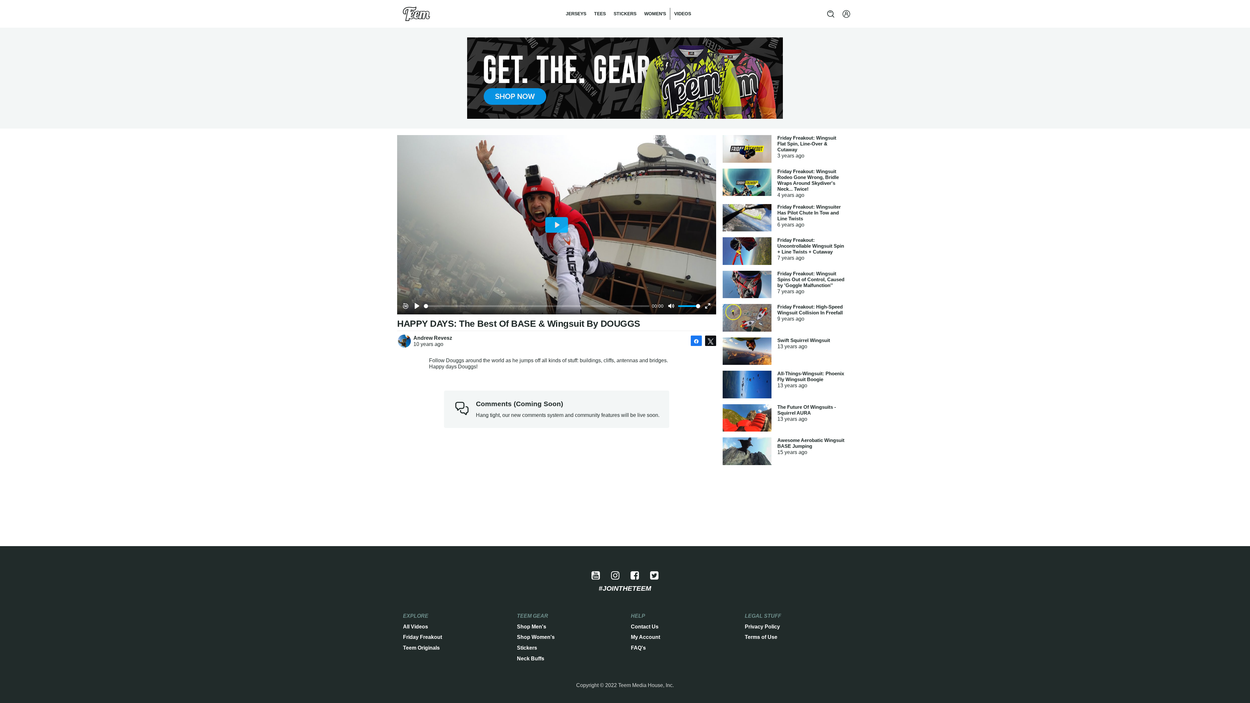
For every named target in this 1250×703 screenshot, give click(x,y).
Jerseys (576, 13)
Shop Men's (531, 626)
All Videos (415, 626)
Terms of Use (761, 637)
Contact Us (645, 626)
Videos (682, 13)
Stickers (625, 13)
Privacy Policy (762, 626)
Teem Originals (421, 648)
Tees (600, 13)
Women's (655, 13)
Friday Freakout (422, 637)
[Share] (696, 341)
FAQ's (638, 648)
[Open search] (831, 14)
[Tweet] (710, 341)
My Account (645, 637)
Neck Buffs (530, 658)
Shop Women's (536, 637)
